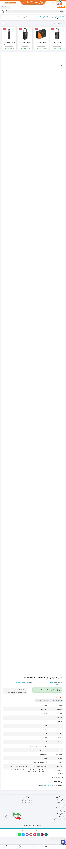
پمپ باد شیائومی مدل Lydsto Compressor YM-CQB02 (41, 43)
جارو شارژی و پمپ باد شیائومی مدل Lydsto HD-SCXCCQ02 (9, 43)
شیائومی (56, 685)
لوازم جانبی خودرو (49, 17)
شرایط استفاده (59, 800)
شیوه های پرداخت (25, 802)
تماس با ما (60, 814)
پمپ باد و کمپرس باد (38, 17)
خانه (63, 17)
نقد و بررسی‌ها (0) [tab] (41, 700)
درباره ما (61, 816)
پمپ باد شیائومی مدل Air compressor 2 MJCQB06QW (25, 43)
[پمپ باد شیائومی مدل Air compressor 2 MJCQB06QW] (25, 33)
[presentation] (3, 23)
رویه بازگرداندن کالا (58, 802)
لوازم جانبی (58, 17)
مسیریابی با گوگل (58, 819)
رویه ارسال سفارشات (25, 800)
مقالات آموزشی (59, 805)
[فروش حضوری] (33, 2)
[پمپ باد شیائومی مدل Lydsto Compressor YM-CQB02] (41, 33)
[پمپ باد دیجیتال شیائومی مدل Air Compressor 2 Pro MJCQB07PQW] (57, 33)
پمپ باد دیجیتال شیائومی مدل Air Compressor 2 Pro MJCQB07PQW (57, 43)
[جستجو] (6, 11)
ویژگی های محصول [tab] (55, 700)
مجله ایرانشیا (59, 808)
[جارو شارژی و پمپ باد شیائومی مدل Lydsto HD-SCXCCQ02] (9, 33)
